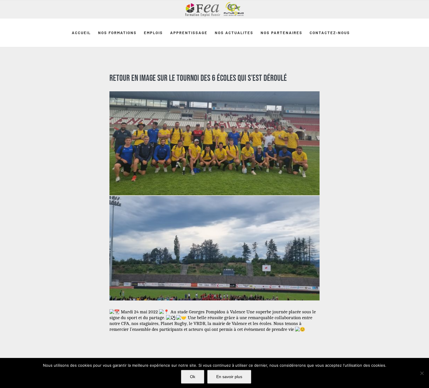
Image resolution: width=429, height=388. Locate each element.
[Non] (422, 373)
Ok (192, 376)
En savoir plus (229, 376)
